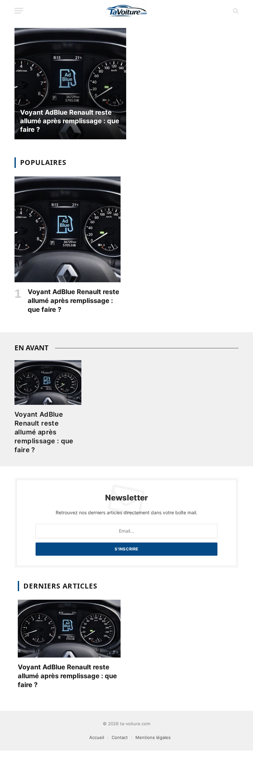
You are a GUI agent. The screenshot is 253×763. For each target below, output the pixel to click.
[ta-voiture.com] (126, 10)
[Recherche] (235, 10)
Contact (120, 737)
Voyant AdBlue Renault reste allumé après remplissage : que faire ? (69, 120)
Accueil (96, 737)
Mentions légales (153, 737)
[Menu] (18, 10)
